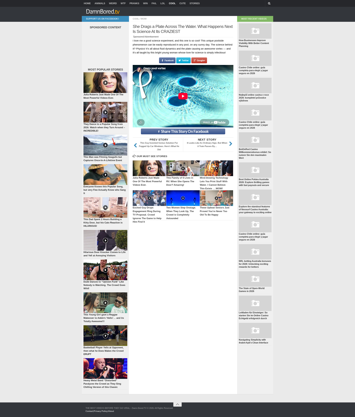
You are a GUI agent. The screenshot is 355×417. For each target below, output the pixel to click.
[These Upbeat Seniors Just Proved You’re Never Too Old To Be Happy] (216, 198)
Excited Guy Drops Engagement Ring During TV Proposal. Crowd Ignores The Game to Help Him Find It (147, 214)
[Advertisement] (104, 49)
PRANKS (134, 3)
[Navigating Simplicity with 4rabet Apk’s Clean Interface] (255, 330)
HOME (87, 3)
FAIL (154, 3)
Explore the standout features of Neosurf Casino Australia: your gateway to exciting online (255, 209)
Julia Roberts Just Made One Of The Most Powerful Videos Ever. (147, 181)
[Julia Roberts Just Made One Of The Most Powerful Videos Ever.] (149, 168)
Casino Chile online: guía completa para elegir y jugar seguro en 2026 (253, 70)
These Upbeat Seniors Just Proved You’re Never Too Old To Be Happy (214, 211)
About (111, 411)
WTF (123, 3)
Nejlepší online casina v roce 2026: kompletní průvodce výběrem (254, 98)
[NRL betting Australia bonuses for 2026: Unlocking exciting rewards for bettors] (255, 251)
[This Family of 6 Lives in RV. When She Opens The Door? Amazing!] (183, 168)
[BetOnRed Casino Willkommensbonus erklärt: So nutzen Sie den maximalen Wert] (255, 140)
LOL (162, 3)
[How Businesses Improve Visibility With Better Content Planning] (255, 31)
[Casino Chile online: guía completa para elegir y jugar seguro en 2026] (255, 58)
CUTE (182, 3)
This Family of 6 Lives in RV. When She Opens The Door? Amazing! (180, 181)
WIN (145, 3)
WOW (144, 19)
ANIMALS (100, 3)
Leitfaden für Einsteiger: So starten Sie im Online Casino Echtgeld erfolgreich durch (253, 315)
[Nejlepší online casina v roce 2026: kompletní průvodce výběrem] (255, 85)
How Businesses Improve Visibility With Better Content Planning (254, 43)
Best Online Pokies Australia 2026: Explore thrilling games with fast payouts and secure (254, 182)
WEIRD (113, 3)
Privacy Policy (100, 411)
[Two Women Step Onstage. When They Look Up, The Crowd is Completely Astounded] (183, 198)
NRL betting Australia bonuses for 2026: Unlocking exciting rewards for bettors (255, 264)
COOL (172, 3)
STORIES (195, 3)
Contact (89, 411)
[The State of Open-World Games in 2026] (255, 279)
